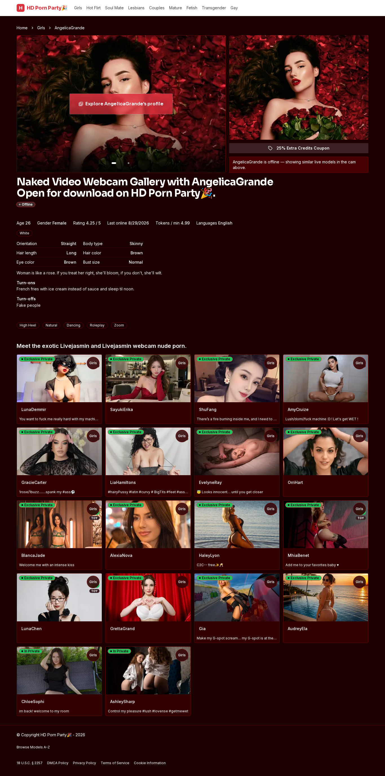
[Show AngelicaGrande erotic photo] (114, 163)
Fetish (192, 7)
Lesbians (136, 7)
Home (22, 27)
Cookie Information (150, 763)
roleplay (97, 325)
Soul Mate (114, 7)
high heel (28, 325)
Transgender (214, 7)
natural (51, 325)
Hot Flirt (94, 7)
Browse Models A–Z (33, 747)
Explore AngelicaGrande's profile (124, 105)
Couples (157, 7)
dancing (73, 325)
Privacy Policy (84, 763)
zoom (119, 325)
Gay (234, 7)
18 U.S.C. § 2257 (30, 763)
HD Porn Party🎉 (43, 8)
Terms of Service (115, 763)
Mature (175, 7)
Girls (78, 7)
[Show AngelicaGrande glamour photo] (128, 163)
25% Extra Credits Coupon (306, 149)
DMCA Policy (57, 763)
